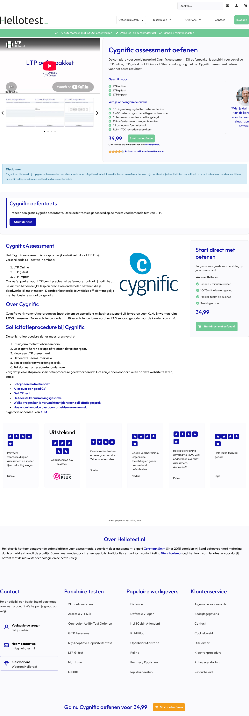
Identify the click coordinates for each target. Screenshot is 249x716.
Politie (134, 652)
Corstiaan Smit (154, 548)
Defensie (136, 604)
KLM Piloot (138, 633)
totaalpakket (152, 144)
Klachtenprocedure (208, 652)
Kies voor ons (21, 662)
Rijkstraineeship (141, 672)
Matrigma (75, 662)
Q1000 (73, 672)
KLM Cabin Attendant (145, 623)
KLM (43, 412)
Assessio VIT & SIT (80, 614)
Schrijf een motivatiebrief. (32, 384)
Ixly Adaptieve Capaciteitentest (90, 643)
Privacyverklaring (207, 662)
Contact (220, 20)
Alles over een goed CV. (30, 389)
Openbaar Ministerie (144, 643)
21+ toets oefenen (80, 604)
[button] (2, 113)
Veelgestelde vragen (26, 625)
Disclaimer (202, 643)
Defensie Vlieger (142, 614)
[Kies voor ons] (6, 663)
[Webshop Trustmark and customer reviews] (62, 476)
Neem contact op (24, 644)
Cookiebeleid (204, 633)
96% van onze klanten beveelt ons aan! (144, 151)
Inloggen (241, 20)
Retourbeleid (204, 672)
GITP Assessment (80, 633)
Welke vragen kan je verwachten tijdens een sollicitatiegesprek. (58, 402)
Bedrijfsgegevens (207, 614)
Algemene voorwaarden (211, 604)
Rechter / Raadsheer (144, 662)
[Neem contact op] (6, 645)
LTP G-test (75, 652)
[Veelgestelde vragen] (6, 627)
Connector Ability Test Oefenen (90, 623)
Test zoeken (160, 20)
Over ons (190, 20)
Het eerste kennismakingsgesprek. (38, 398)
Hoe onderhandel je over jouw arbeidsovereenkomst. (50, 407)
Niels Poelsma (171, 553)
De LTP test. (22, 393)
